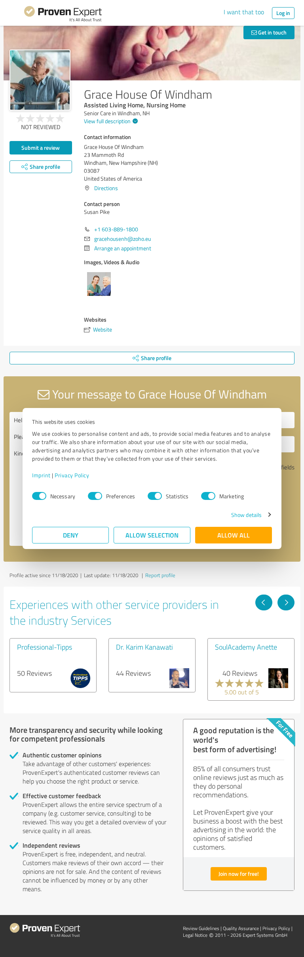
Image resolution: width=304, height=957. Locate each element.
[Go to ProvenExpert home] (63, 15)
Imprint (41, 475)
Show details (246, 515)
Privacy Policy (72, 475)
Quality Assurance (241, 928)
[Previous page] (263, 602)
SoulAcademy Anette (246, 647)
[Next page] (285, 602)
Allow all (233, 535)
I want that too (244, 12)
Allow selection (152, 535)
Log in (283, 13)
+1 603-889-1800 (116, 229)
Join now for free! (238, 873)
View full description (107, 121)
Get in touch (272, 32)
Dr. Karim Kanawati (144, 647)
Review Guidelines (201, 928)
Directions (106, 188)
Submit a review (40, 147)
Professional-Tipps (44, 647)
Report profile (160, 575)
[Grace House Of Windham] (40, 80)
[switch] (95, 496)
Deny (70, 535)
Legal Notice (195, 935)
